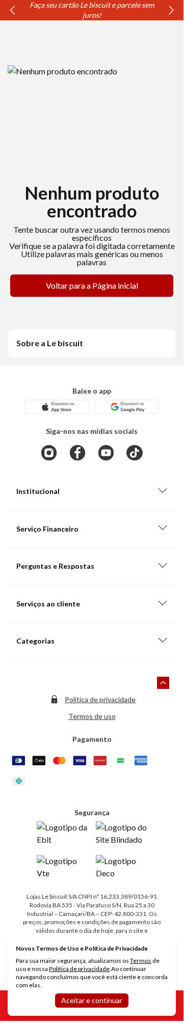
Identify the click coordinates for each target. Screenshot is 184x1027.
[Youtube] (106, 452)
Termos (140, 960)
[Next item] (171, 10)
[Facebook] (77, 452)
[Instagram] (49, 452)
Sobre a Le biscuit (49, 343)
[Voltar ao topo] (163, 683)
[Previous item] (12, 10)
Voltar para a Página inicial (92, 285)
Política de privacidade (100, 699)
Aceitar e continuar (91, 1000)
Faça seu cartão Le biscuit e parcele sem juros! (92, 10)
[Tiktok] (134, 452)
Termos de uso (92, 716)
